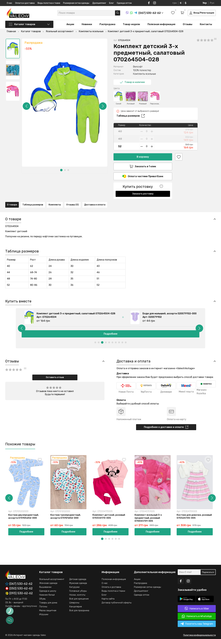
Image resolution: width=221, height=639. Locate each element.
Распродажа (107, 24)
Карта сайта (108, 598)
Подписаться (208, 572)
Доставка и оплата (94, 204)
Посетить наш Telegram (199, 623)
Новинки (87, 24)
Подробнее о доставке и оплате (164, 427)
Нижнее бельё (47, 594)
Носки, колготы (77, 594)
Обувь (42, 598)
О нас (9, 3)
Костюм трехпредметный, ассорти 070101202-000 (65, 516)
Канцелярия (75, 606)
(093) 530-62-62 (21, 593)
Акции (70, 24)
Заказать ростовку (142, 193)
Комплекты (55, 204)
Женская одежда (48, 583)
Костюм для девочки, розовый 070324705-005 (194, 516)
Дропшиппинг (99, 3)
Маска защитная (47, 610)
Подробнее (110, 333)
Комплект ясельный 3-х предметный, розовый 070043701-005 (148, 518)
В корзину (143, 156)
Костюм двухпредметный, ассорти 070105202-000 (23, 516)
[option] (13, 48)
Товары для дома (48, 602)
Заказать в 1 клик (145, 166)
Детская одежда (77, 579)
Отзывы (187, 24)
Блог (111, 3)
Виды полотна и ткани (49, 3)
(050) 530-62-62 (21, 588)
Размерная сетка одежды (76, 3)
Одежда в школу (47, 591)
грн (174, 3)
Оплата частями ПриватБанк (145, 176)
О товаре (12, 204)
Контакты (206, 24)
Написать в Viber (199, 608)
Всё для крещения (79, 598)
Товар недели (131, 24)
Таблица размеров (128, 115)
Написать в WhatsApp (199, 616)
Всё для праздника (79, 610)
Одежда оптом (124, 3)
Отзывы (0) (72, 204)
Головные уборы (78, 591)
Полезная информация (161, 24)
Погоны (43, 606)
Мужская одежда (78, 583)
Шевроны (74, 602)
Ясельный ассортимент (51, 579)
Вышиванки (45, 587)
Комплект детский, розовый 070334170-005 (108, 516)
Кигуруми (74, 587)
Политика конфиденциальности (199, 635)
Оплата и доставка (25, 3)
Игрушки (43, 614)
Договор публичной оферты (117, 602)
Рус (212, 3)
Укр (205, 3)
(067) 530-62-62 (20, 583)
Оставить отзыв (55, 377)
